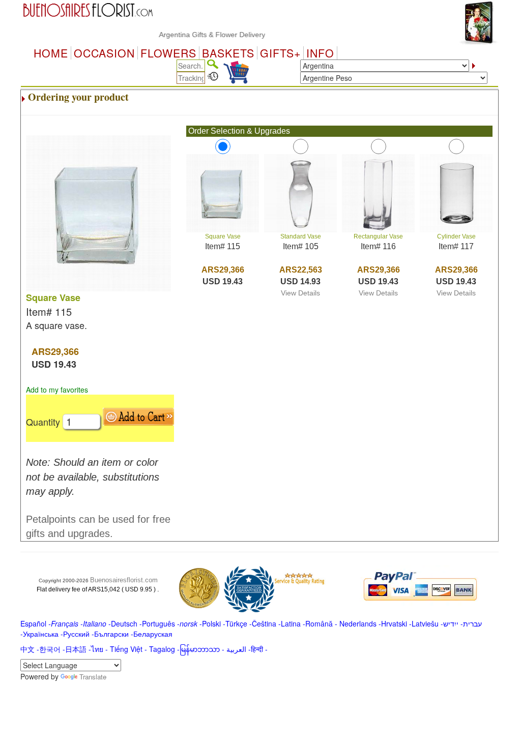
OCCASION (104, 52)
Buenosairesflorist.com (124, 580)
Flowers (168, 52)
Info (320, 52)
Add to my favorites (57, 389)
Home (51, 52)
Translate (92, 676)
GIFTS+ (280, 52)
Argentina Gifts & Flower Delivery (203, 35)
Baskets (228, 52)
